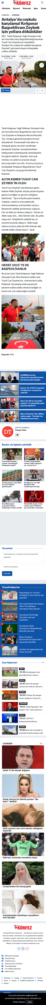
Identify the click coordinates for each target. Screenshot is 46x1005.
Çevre (22, 680)
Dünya (14, 980)
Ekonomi (27, 8)
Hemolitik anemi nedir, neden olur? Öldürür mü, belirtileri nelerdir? (33, 506)
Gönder (7, 574)
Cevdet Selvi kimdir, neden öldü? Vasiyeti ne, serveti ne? (33, 463)
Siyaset (16, 8)
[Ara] (42, 2)
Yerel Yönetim (28, 978)
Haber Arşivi (9, 971)
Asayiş (22, 692)
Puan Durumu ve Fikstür (14, 964)
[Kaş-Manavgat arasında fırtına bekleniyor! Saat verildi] (12, 496)
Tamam (29, 1002)
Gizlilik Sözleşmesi (27, 980)
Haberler (5, 15)
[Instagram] (27, 949)
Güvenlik (23, 703)
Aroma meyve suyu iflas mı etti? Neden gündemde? (11, 485)
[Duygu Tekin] (7, 432)
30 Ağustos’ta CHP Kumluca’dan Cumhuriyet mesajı (32, 485)
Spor (36, 8)
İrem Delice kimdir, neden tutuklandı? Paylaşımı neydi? (10, 463)
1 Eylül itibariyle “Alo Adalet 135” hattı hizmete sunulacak (31, 708)
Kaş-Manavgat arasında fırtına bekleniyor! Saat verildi (12, 506)
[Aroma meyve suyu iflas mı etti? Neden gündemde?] (12, 475)
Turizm (39, 978)
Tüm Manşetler (10, 966)
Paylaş (7, 90)
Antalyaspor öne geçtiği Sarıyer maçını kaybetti (29, 674)
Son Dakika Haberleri (13, 969)
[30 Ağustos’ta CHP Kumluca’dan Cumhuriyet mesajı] (34, 475)
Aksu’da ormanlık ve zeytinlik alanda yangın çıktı (31, 731)
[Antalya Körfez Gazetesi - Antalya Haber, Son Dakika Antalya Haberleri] (22, 3)
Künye (6, 983)
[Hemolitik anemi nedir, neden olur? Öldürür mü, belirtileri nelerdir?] (34, 496)
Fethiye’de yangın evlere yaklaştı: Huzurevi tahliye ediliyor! (30, 697)
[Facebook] (19, 949)
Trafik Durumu (10, 961)
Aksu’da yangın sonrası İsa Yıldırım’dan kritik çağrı (31, 685)
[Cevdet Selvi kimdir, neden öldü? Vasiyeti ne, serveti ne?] (34, 454)
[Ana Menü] (3, 3)
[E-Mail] (17, 435)
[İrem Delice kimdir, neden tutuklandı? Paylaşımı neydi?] (12, 454)
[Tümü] (43, 663)
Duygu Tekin (20, 430)
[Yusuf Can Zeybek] (23, 308)
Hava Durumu (10, 958)
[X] (23, 949)
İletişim (40, 980)
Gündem (6, 8)
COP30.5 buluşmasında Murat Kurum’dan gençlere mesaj (31, 720)
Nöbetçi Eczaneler (12, 956)
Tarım (6, 980)
